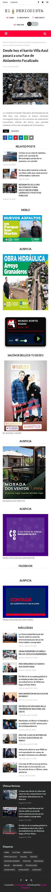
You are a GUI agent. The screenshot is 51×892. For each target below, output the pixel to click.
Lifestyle (23, 857)
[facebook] (38, 2)
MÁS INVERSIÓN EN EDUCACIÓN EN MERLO (33, 695)
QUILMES (12, 42)
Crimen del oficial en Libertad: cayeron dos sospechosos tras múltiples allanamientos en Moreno (32, 795)
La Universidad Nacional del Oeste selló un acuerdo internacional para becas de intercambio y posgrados (31, 638)
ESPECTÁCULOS (10, 857)
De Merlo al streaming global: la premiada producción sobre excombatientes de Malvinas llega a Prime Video (33, 680)
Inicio (5, 42)
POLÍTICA (26, 861)
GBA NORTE (24, 18)
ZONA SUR (36, 870)
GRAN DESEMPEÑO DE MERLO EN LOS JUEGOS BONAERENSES (33, 652)
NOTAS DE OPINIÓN (12, 861)
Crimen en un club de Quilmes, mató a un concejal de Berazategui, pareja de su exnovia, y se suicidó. (32, 157)
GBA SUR (20, 25)
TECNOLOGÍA (31, 865)
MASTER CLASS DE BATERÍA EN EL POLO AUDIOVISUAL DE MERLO (32, 738)
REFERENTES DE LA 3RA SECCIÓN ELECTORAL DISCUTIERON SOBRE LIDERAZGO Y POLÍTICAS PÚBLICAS (30, 190)
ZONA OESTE (24, 870)
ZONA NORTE (9, 870)
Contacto (13, 2)
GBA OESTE (39, 18)
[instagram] (47, 2)
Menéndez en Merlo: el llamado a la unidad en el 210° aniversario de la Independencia (33, 723)
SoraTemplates (20, 885)
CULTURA (16, 852)
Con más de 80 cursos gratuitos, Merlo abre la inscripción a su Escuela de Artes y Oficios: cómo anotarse (33, 768)
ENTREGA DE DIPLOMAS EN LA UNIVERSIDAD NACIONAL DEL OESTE (32, 709)
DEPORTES (27, 852)
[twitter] (42, 2)
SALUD (6, 865)
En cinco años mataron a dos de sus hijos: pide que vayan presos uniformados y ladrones (33, 173)
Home (5, 2)
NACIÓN (33, 857)
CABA (11, 18)
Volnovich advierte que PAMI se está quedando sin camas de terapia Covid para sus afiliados (33, 752)
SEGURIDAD (17, 865)
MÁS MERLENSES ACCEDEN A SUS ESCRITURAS (32, 665)
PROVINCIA (38, 861)
